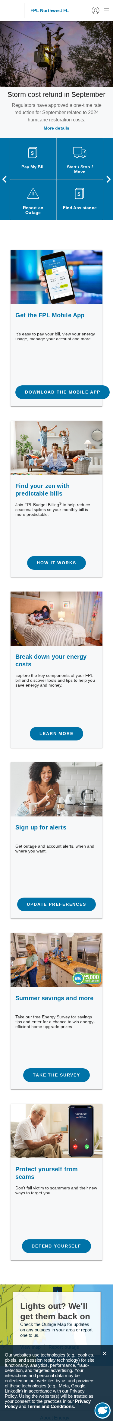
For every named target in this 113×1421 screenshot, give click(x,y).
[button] (104, 1353)
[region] (56, 1383)
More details (57, 128)
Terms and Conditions (50, 1406)
